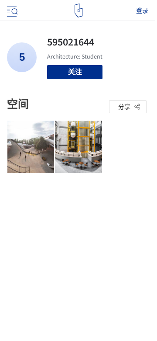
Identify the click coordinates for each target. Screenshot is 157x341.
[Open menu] (11, 10)
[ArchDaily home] (79, 10)
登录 (142, 10)
